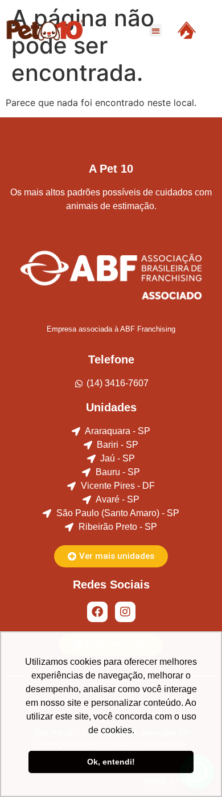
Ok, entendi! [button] (111, 761)
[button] (155, 30)
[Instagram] (125, 612)
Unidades (111, 407)
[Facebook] (97, 612)
